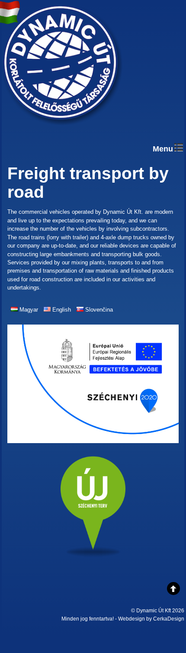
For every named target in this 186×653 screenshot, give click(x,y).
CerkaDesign (168, 618)
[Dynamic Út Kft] (62, 125)
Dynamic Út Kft (153, 610)
